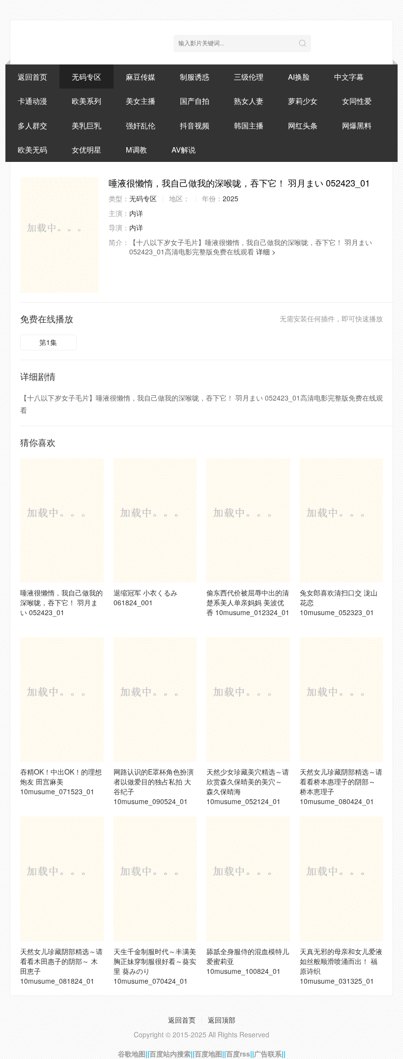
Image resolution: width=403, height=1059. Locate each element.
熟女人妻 (248, 100)
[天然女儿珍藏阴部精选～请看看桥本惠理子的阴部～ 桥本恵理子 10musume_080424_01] (341, 699)
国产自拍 (194, 100)
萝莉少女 (302, 100)
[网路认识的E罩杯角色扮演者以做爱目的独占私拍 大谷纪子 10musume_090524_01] (155, 699)
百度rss (238, 1054)
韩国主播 (248, 125)
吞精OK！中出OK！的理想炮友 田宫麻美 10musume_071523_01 (61, 781)
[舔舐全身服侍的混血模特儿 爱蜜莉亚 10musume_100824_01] (248, 878)
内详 (136, 213)
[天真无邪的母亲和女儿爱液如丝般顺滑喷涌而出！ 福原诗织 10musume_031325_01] (341, 878)
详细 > (266, 251)
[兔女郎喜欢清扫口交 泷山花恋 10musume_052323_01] (341, 520)
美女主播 (140, 100)
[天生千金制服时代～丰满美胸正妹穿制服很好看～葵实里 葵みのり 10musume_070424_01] (155, 878)
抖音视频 (194, 125)
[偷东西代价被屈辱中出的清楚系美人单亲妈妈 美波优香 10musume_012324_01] (248, 520)
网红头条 (302, 125)
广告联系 (268, 1054)
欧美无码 (32, 149)
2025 (230, 198)
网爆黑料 (357, 125)
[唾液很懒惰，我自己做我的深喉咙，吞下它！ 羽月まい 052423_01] (59, 235)
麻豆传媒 (140, 76)
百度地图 (208, 1054)
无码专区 (86, 76)
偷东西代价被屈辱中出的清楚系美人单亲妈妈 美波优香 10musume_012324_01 (247, 602)
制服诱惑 (194, 76)
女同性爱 (357, 100)
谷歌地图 (131, 1054)
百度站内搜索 (170, 1054)
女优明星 (86, 149)
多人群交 (32, 125)
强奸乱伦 (140, 125)
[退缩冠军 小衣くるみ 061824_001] (155, 520)
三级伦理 (248, 76)
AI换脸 (299, 76)
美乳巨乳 (86, 125)
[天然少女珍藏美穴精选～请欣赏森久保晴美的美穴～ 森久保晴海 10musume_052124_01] (248, 699)
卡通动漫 (32, 100)
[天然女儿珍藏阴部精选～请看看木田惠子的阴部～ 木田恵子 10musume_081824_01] (62, 878)
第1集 (48, 342)
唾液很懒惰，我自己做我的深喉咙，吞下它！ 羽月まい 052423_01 (61, 602)
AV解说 (184, 149)
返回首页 (32, 76)
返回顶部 (221, 1020)
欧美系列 (86, 100)
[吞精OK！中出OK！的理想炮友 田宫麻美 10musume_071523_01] (62, 699)
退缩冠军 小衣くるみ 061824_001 (145, 597)
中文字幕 (349, 76)
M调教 (136, 149)
